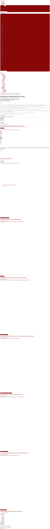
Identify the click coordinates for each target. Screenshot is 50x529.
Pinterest (3, 520)
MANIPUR (4, 17)
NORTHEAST (3, 75)
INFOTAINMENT (4, 65)
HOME (2, 15)
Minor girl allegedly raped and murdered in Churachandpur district (10, 219)
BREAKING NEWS (2, 217)
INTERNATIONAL (4, 67)
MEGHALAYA (4, 18)
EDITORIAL (3, 87)
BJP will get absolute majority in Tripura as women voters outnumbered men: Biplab (15, 126)
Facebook (3, 515)
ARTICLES (3, 86)
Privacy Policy (18, 93)
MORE (2, 66)
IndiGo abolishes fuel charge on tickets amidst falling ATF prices (11, 32)
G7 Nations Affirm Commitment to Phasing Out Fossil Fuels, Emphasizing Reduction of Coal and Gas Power (17, 336)
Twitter (3, 516)
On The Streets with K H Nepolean (7, 44)
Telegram (3, 521)
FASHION (4, 85)
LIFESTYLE (4, 68)
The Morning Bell (2, 94)
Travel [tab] (3, 23)
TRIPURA (4, 20)
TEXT (3, 21)
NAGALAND (4, 19)
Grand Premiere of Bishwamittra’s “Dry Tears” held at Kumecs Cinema (11, 394)
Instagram (3, 517)
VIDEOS (3, 63)
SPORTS (3, 64)
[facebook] (0, 523)
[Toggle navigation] (5, 5)
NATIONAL (4, 89)
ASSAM (4, 76)
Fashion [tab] (4, 24)
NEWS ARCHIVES (4, 69)
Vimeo (2, 519)
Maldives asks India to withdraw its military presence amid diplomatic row (13, 29)
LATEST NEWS (4, 80)
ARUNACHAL (4, 16)
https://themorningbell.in (3, 124)
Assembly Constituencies (5, 116)
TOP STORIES (6, 334)
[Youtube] (2, 523)
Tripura (13, 116)
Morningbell (3, 98)
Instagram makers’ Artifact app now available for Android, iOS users (14, 125)
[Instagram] (3, 523)
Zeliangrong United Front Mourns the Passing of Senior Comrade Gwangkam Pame (13, 277)
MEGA (2, 22)
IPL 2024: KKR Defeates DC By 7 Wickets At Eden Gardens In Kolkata (11, 511)
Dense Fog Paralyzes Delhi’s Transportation (8, 41)
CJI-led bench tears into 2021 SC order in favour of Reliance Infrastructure (13, 26)
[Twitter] (1, 523)
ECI (9, 116)
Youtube (3, 518)
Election (11, 116)
